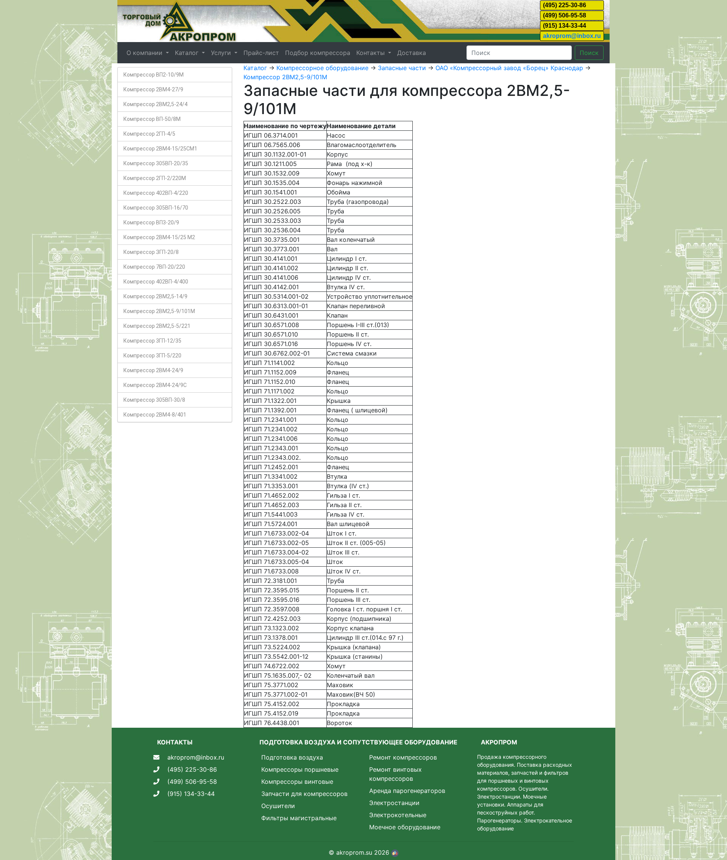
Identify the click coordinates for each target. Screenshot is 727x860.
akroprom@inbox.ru (572, 36)
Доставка (411, 52)
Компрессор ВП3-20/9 (151, 222)
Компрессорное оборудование (322, 68)
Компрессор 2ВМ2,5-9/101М (159, 311)
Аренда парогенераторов (407, 790)
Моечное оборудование (404, 827)
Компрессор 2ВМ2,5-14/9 (155, 296)
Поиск (589, 52)
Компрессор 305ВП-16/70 (155, 208)
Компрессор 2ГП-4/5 (149, 134)
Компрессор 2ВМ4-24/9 (153, 370)
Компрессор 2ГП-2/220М (154, 178)
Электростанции (394, 803)
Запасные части (402, 68)
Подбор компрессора (317, 52)
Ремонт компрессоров (403, 757)
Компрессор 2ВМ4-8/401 (154, 415)
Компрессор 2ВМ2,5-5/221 (156, 326)
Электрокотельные (397, 815)
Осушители (278, 806)
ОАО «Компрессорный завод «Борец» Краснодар (509, 68)
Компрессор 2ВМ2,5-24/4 (155, 104)
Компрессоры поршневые (300, 769)
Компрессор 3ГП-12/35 (152, 341)
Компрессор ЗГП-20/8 (151, 252)
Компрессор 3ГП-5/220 (152, 355)
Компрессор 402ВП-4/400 (155, 282)
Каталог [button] (187, 52)
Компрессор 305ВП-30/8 (154, 400)
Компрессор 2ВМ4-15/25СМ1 (160, 149)
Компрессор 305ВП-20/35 (155, 163)
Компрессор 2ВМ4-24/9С (155, 385)
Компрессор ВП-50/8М (152, 119)
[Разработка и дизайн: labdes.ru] (395, 852)
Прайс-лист (261, 52)
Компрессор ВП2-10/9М (153, 75)
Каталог (255, 68)
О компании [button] (145, 52)
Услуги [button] (222, 52)
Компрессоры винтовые (297, 781)
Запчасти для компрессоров (304, 793)
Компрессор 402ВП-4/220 (155, 193)
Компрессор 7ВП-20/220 (154, 267)
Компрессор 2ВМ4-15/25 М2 (159, 237)
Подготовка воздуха (292, 757)
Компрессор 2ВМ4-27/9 (153, 89)
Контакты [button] (371, 52)
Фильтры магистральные (299, 818)
